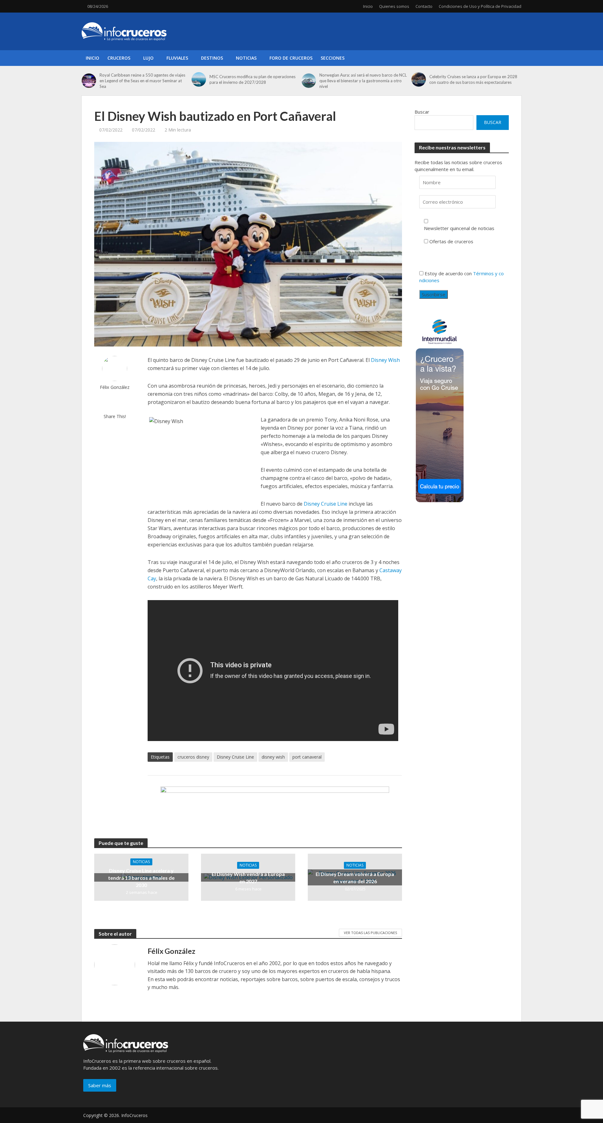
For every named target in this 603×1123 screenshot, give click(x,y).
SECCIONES (333, 58)
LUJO (148, 58)
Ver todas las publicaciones (370, 932)
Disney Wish (385, 360)
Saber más (99, 1085)
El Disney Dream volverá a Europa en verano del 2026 (355, 877)
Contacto (424, 6)
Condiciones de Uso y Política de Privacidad (480, 6)
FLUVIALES (177, 58)
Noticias (141, 861)
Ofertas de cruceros (451, 241)
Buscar (422, 112)
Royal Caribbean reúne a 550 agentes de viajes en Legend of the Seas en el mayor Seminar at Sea (142, 81)
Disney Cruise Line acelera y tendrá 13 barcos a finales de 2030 (141, 878)
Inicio (368, 6)
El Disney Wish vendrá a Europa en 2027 (248, 877)
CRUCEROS (118, 58)
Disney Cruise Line (325, 503)
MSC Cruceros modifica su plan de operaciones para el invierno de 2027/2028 (252, 79)
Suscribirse (433, 294)
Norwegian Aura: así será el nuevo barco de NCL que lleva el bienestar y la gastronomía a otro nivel (363, 81)
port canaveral (307, 757)
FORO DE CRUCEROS (290, 58)
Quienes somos (394, 6)
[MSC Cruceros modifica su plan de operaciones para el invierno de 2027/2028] (199, 79)
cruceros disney (193, 757)
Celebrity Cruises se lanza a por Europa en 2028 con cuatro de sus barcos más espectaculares (473, 79)
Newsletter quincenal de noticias (459, 228)
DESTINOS (212, 58)
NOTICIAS (246, 58)
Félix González (114, 387)
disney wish (273, 757)
